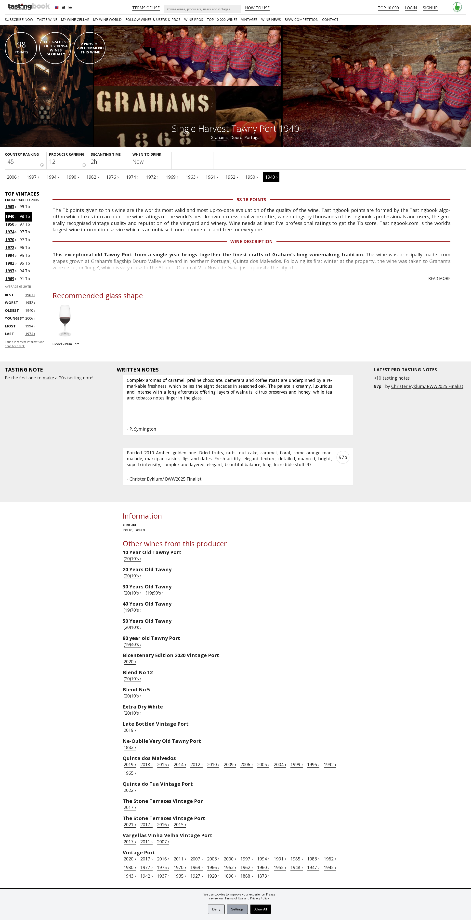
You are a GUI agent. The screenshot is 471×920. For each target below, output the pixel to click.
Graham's (219, 137)
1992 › (330, 764)
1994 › (53, 177)
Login (411, 8)
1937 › (163, 876)
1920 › (213, 876)
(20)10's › (132, 558)
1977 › (146, 867)
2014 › (180, 764)
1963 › (192, 177)
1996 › (313, 764)
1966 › (213, 867)
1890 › (230, 876)
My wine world (107, 19)
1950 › (251, 177)
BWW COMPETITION (301, 19)
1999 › (296, 764)
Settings (237, 909)
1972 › (152, 177)
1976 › (112, 177)
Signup (430, 8)
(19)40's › (132, 644)
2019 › (130, 730)
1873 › (263, 876)
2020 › (130, 661)
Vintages (249, 19)
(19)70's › (132, 610)
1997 (9, 271)
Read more (439, 278)
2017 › (130, 807)
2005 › (263, 764)
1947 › (313, 867)
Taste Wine (47, 19)
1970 (9, 239)
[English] (57, 7)
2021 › (130, 824)
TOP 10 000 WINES (222, 19)
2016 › (163, 824)
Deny (216, 909)
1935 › (180, 876)
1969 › (172, 177)
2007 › (163, 842)
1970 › (180, 867)
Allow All (260, 909)
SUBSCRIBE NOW (19, 19)
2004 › (280, 764)
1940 (9, 216)
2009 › (230, 764)
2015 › (163, 764)
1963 (9, 206)
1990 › (72, 177)
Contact (330, 19)
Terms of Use (234, 898)
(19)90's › (154, 593)
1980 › (130, 867)
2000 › (230, 859)
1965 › (130, 773)
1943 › (130, 876)
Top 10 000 (388, 8)
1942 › (146, 876)
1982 (9, 263)
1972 (9, 247)
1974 (9, 232)
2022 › (130, 790)
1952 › (231, 177)
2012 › (196, 764)
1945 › (330, 867)
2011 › (146, 842)
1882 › (130, 747)
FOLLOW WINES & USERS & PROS (153, 19)
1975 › (163, 867)
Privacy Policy (259, 898)
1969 (9, 278)
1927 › (196, 876)
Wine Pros (193, 19)
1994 (9, 255)
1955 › (280, 867)
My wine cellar (75, 19)
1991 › (280, 859)
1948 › (296, 867)
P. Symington (143, 429)
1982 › (92, 177)
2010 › (213, 764)
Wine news (271, 19)
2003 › (213, 859)
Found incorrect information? (24, 344)
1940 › (271, 177)
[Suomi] (70, 7)
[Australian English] (64, 7)
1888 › (246, 876)
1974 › (132, 177)
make (48, 378)
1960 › (263, 867)
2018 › (146, 764)
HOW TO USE (257, 8)
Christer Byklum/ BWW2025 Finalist (427, 386)
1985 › (296, 859)
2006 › (13, 177)
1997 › (33, 177)
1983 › (313, 859)
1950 (9, 224)
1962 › (246, 867)
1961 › (212, 177)
